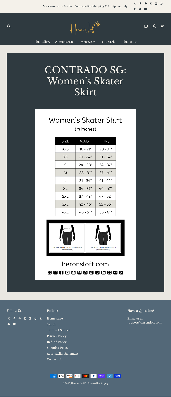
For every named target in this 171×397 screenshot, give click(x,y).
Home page (55, 318)
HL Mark (109, 41)
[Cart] (162, 26)
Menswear (88, 41)
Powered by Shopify (98, 383)
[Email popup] (146, 26)
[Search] (9, 26)
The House (129, 41)
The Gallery (42, 41)
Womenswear (64, 41)
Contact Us (54, 359)
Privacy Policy (56, 336)
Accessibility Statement (62, 353)
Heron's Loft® (78, 383)
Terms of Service (58, 330)
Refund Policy (56, 342)
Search (51, 324)
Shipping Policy (57, 347)
